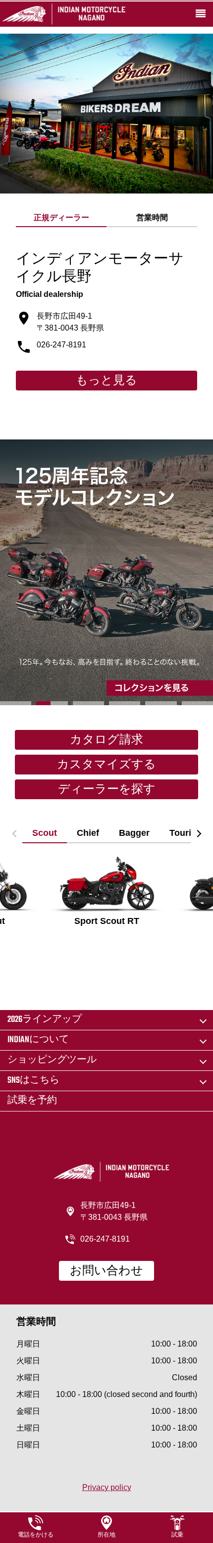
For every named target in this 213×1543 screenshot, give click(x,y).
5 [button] (160, 703)
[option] (106, 572)
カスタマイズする (106, 765)
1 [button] (15, 703)
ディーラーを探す (107, 789)
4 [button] (124, 703)
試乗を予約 (32, 1101)
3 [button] (88, 703)
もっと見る (106, 381)
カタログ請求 (106, 740)
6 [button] (197, 703)
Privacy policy (106, 1487)
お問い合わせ (106, 1271)
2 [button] (51, 703)
